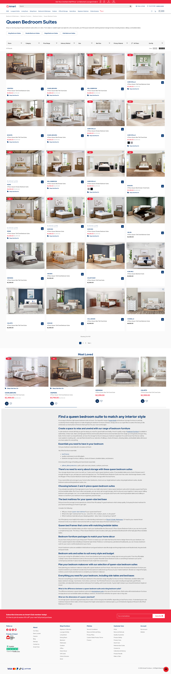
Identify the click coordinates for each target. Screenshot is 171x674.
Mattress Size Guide (119, 645)
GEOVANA (10, 278)
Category (28, 43)
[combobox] (76, 6)
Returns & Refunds (119, 632)
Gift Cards (63, 653)
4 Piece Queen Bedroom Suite (55, 231)
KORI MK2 (130, 271)
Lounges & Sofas (64, 632)
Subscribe (158, 616)
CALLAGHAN (91, 319)
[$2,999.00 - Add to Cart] (142, 401)
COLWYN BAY (91, 278)
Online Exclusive (64, 656)
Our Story (35, 631)
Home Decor (63, 651)
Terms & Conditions (92, 629)
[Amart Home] (11, 6)
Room (9, 43)
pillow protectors (72, 465)
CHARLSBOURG (52, 88)
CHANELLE (130, 319)
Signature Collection (65, 629)
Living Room (63, 635)
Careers (35, 636)
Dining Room (63, 637)
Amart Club (36, 647)
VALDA (129, 232)
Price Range (46, 43)
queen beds (112, 420)
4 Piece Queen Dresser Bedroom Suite (98, 131)
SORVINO (50, 229)
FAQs (115, 629)
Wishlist (143, 632)
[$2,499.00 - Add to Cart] (7, 403)
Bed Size (98, 43)
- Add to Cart (7, 403)
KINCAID (49, 323)
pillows (64, 465)
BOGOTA (9, 135)
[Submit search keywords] (130, 6)
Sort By (151, 43)
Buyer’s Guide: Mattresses (115, 519)
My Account (144, 629)
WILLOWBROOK (92, 88)
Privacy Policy (90, 635)
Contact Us (36, 644)
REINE (9, 184)
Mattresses (63, 643)
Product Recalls (118, 653)
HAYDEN (49, 273)
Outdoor (62, 645)
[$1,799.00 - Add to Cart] (52, 403)
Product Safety (118, 637)
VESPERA (10, 88)
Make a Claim (117, 656)
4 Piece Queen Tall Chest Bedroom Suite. (58, 325)
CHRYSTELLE (131, 82)
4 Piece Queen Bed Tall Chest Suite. (17, 137)
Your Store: (156, 6)
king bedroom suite (98, 591)
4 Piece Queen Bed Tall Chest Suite (57, 90)
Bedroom (62, 640)
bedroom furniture (133, 431)
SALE (61, 659)
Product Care (117, 640)
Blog (34, 639)
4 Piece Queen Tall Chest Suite (95, 280)
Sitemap (35, 641)
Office (61, 648)
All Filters (136, 43)
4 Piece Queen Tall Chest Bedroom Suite (18, 90)
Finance (89, 640)
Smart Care (117, 643)
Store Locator (37, 633)
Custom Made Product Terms (95, 637)
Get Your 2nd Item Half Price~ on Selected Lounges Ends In (85, 1)
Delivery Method (65, 43)
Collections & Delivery (120, 651)
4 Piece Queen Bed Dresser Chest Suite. (138, 188)
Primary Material (118, 43)
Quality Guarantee (119, 635)
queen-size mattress (78, 512)
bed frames (65, 454)
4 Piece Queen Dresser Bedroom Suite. (98, 183)
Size (79, 43)
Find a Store (141, 6)
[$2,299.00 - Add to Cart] (97, 401)
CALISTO (10, 323)
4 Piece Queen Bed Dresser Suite (56, 137)
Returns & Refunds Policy (94, 632)
